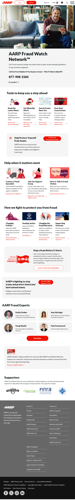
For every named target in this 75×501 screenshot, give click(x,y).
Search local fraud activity (43, 123)
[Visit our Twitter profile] (11, 493)
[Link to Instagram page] (17, 493)
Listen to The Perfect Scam (58, 123)
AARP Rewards (31, 424)
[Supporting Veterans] (62, 216)
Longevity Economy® (33, 469)
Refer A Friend (53, 420)
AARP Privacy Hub (17, 481)
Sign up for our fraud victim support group (36, 197)
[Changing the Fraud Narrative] (46, 216)
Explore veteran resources (60, 238)
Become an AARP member (15, 365)
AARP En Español (54, 411)
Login (54, 2)
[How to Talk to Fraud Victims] (59, 172)
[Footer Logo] (14, 407)
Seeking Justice (28, 223)
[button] (67, 2)
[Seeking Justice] (29, 216)
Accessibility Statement (44, 481)
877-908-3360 (19, 77)
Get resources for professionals (44, 238)
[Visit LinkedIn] (22, 493)
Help (62, 2)
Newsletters (53, 415)
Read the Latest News (13, 109)
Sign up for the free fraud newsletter (27, 124)
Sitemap (6, 481)
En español (13, 82)
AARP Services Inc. (55, 442)
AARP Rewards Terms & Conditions (15, 485)
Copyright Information (35, 485)
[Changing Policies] (13, 216)
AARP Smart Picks (32, 429)
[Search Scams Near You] (45, 101)
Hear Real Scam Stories (59, 109)
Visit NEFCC (26, 235)
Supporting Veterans (60, 224)
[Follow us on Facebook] (6, 493)
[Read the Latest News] (14, 101)
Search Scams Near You (44, 109)
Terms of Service (29, 481)
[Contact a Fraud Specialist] (15, 172)
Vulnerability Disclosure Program (54, 485)
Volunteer (30, 415)
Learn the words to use (57, 193)
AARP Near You (31, 433)
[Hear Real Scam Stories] (60, 101)
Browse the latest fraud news (13, 123)
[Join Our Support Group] (37, 172)
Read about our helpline (13, 193)
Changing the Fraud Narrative (45, 224)
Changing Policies (10, 224)
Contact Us (53, 406)
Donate (29, 411)
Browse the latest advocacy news (11, 238)
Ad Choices (7, 488)
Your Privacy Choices (19, 488)
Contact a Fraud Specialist (12, 182)
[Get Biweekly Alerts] (29, 101)
